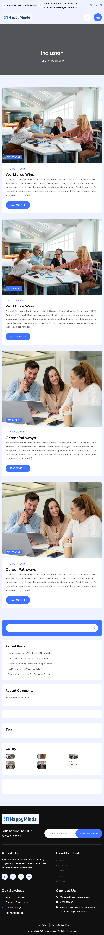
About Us (62, 865)
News (60, 876)
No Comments (17, 169)
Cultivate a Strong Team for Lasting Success (30, 663)
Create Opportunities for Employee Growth (29, 674)
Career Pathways (21, 437)
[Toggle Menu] (98, 17)
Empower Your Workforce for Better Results (29, 658)
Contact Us (63, 881)
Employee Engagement (17, 902)
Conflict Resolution (15, 896)
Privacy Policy (40, 924)
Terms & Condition (61, 924)
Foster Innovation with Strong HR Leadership (30, 653)
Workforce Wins (20, 174)
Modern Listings (13, 907)
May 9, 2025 (13, 156)
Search (94, 628)
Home (43, 60)
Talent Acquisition (15, 912)
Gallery (61, 870)
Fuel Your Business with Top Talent (25, 668)
